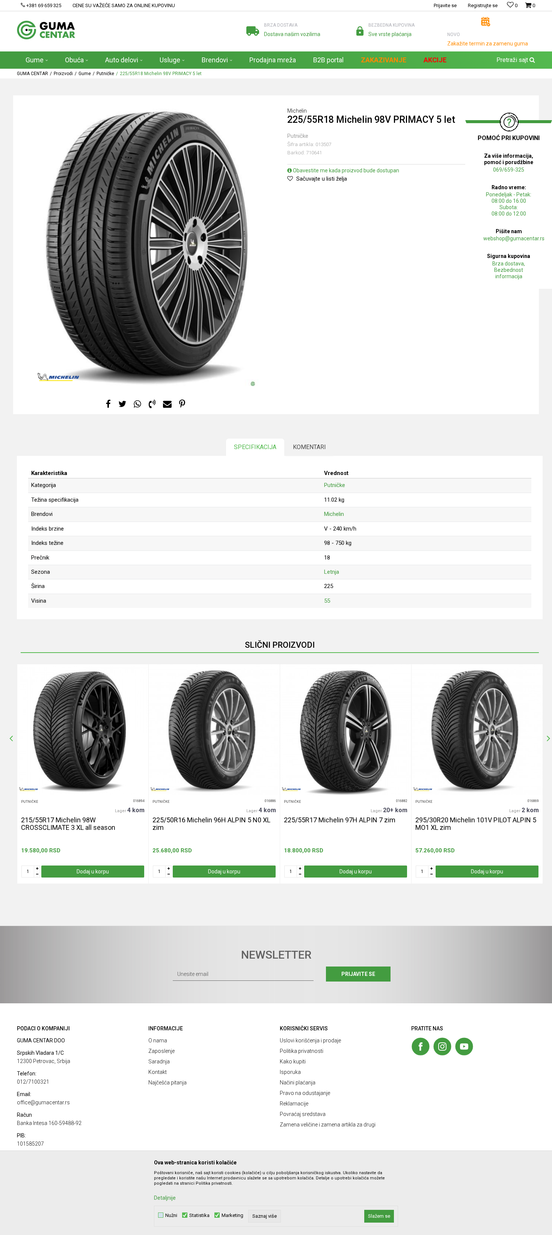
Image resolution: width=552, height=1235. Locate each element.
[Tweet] (122, 404)
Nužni (171, 1215)
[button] (515, 60)
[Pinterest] (182, 404)
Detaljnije (165, 1198)
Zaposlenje (161, 1051)
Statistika (199, 1215)
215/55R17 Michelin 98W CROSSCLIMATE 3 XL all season (68, 823)
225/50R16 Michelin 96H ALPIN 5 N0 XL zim (211, 823)
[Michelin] (58, 377)
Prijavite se (358, 974)
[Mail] (167, 404)
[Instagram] (442, 1046)
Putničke (105, 73)
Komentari (309, 447)
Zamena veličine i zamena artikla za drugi (328, 1125)
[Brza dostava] (252, 31)
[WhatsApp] (137, 404)
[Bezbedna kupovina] (359, 31)
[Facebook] (108, 404)
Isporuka (290, 1072)
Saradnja (159, 1062)
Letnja (331, 571)
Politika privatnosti (301, 1051)
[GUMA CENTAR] (46, 30)
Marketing (232, 1215)
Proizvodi (63, 73)
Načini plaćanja (297, 1083)
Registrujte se (483, 5)
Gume (84, 73)
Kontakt (157, 1072)
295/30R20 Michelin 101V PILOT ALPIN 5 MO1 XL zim (475, 823)
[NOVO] (485, 21)
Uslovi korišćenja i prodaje (310, 1040)
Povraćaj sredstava (303, 1114)
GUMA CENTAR (32, 73)
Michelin (334, 514)
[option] (82, 774)
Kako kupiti (293, 1062)
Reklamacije (294, 1104)
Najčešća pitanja (167, 1083)
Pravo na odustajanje (305, 1093)
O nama (157, 1040)
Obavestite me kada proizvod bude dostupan (345, 170)
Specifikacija (255, 447)
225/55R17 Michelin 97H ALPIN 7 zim (339, 820)
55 (327, 600)
